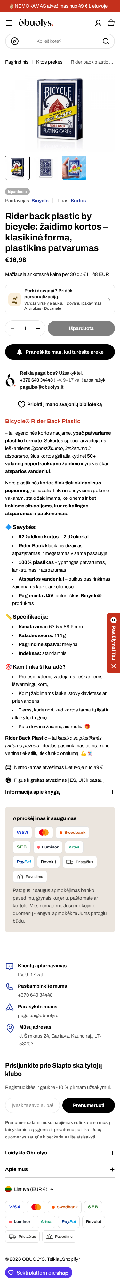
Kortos (78, 200)
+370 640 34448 (36, 380)
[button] (113, 643)
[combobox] (60, 41)
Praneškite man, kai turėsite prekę (65, 351)
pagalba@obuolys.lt (42, 387)
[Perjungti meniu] (9, 23)
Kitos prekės (49, 62)
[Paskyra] (98, 23)
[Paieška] (106, 41)
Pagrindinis (16, 62)
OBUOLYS (33, 1259)
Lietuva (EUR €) (30, 1189)
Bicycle (40, 200)
